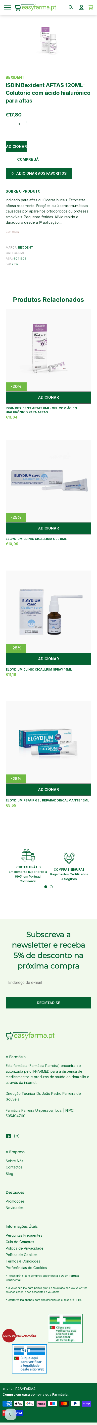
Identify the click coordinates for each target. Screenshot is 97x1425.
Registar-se (48, 1003)
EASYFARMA (25, 1389)
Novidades (15, 1208)
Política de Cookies (22, 1255)
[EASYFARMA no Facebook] (8, 1137)
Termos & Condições (23, 1261)
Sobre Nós (14, 1161)
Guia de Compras (20, 1242)
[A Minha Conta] (81, 7)
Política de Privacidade (25, 1248)
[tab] (45, 886)
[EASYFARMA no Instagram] (16, 1137)
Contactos (14, 1167)
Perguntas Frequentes (24, 1235)
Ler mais (12, 231)
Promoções (15, 1201)
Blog (9, 1173)
